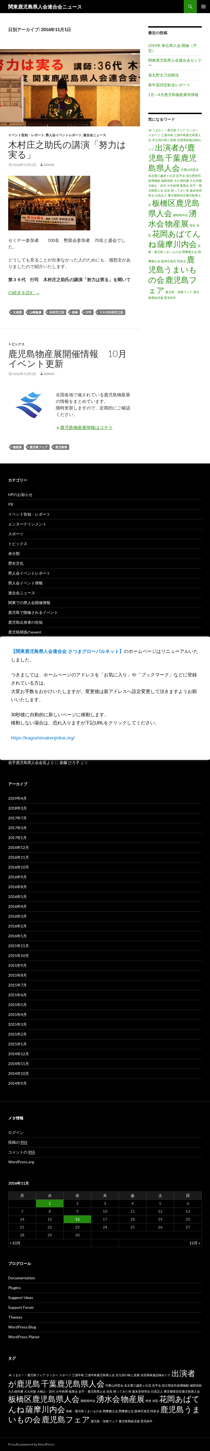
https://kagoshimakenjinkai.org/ (43, 738)
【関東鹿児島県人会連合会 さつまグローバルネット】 (67, 651)
